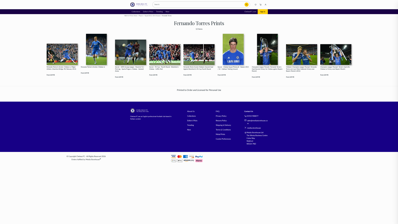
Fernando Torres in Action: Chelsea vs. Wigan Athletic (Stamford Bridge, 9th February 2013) (61, 68)
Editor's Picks (148, 12)
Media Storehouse (93, 159)
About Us (191, 111)
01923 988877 (252, 116)
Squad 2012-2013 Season (152, 15)
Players (141, 15)
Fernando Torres (167, 15)
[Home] (139, 4)
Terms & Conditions (223, 130)
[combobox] (198, 5)
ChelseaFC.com (250, 12)
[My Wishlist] (255, 4)
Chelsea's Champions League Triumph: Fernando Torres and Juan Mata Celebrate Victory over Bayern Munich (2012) (301, 69)
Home (135, 15)
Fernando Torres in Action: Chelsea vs (93, 67)
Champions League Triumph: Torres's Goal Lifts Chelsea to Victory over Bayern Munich (335, 68)
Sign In (262, 12)
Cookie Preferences (223, 139)
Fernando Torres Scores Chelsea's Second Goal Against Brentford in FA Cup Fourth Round (198, 68)
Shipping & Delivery (223, 125)
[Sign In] (265, 4)
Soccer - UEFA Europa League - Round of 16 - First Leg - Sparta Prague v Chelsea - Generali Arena (129, 69)
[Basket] (260, 4)
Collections (136, 12)
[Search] (247, 4)
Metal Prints (220, 134)
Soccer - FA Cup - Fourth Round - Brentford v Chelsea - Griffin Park (164, 68)
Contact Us (248, 111)
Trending (159, 12)
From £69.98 (51, 75)
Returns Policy (221, 121)
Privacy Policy (221, 116)
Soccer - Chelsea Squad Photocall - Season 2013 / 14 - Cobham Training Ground (233, 68)
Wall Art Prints (128, 15)
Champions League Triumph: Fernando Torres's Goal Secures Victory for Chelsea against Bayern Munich (267, 69)
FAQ (217, 111)
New (167, 12)
